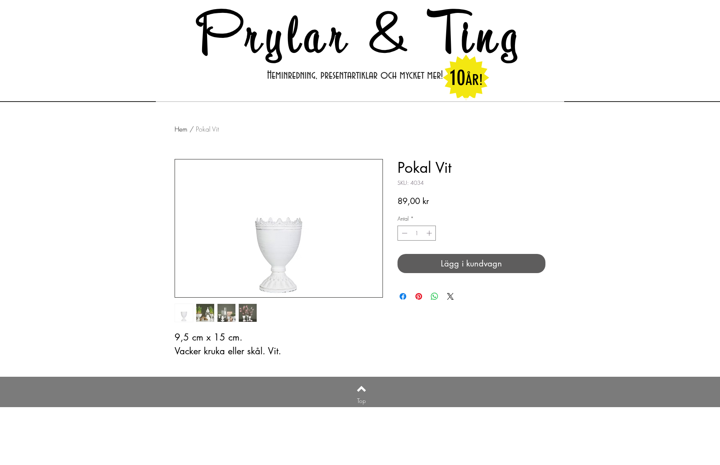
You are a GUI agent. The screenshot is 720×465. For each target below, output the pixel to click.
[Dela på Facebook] (403, 296)
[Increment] (430, 233)
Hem (181, 129)
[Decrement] (404, 233)
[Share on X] (450, 296)
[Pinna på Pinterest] (419, 296)
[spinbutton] (417, 233)
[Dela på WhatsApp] (435, 296)
